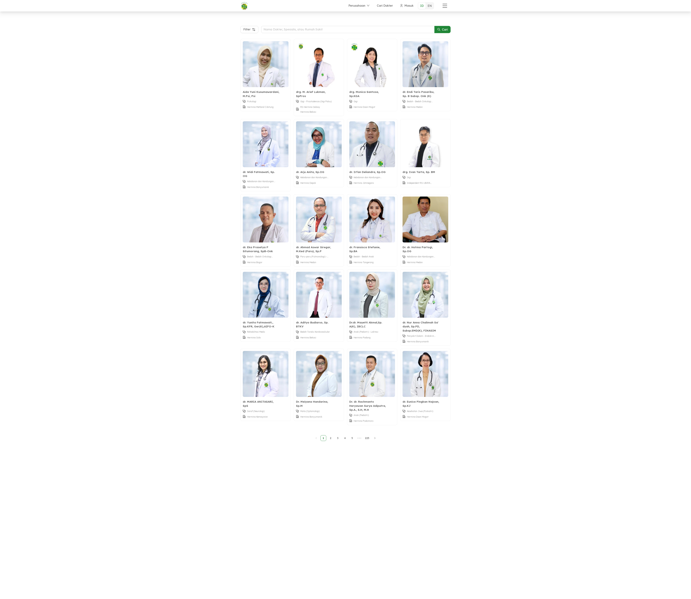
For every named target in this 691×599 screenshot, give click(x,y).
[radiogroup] (426, 5)
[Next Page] (375, 438)
